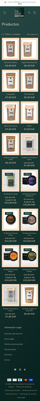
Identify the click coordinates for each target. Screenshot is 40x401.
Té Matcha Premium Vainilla (29, 271)
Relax (29, 126)
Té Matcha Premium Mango (11, 271)
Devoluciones (10, 349)
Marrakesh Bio (29, 94)
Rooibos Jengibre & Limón (10, 159)
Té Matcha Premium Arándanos (29, 195)
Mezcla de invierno (10, 126)
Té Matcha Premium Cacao (11, 234)
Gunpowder (10, 94)
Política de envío (11, 394)
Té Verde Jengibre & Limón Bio (29, 310)
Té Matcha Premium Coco (29, 234)
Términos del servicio (13, 333)
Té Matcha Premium (11, 194)
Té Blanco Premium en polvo (29, 159)
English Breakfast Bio (29, 63)
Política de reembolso (23, 387)
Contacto (8, 354)
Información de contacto (28, 394)
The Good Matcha (18, 384)
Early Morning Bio (10, 63)
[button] (4, 12)
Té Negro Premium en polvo (10, 310)
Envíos (7, 360)
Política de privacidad (13, 344)
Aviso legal (21, 397)
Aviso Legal (9, 339)
